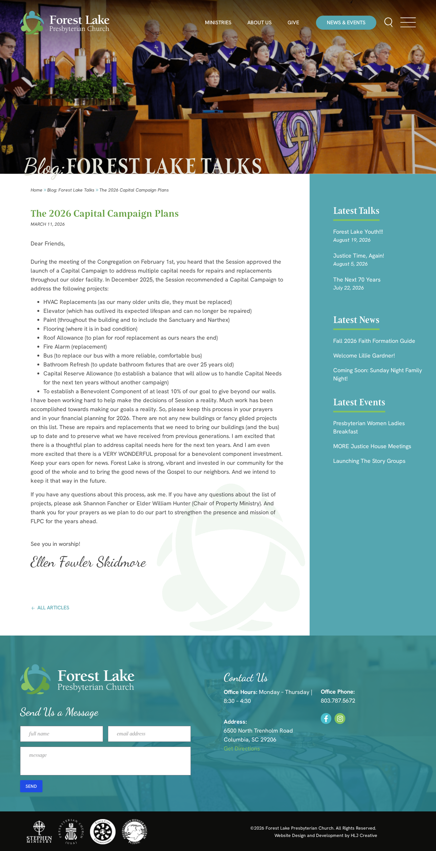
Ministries (218, 22)
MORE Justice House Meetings (372, 446)
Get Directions (242, 748)
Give (293, 22)
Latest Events (359, 402)
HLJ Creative (364, 835)
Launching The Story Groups (369, 460)
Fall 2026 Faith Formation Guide (374, 340)
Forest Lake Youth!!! (358, 231)
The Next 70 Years (356, 279)
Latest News (356, 320)
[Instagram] (340, 718)
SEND (31, 786)
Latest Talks (356, 211)
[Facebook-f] (326, 718)
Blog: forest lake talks (70, 190)
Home (36, 190)
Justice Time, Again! (358, 255)
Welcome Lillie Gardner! (364, 355)
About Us (259, 22)
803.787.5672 (338, 700)
